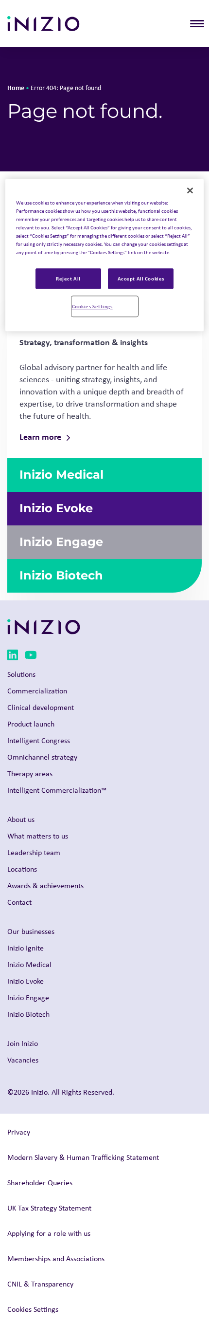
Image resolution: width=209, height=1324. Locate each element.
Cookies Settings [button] (32, 1309)
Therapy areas (29, 773)
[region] (104, 255)
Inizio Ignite (25, 948)
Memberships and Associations (55, 1258)
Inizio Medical (29, 964)
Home (15, 87)
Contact (19, 902)
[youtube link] (31, 656)
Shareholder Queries (39, 1182)
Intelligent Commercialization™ (56, 790)
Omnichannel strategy (42, 757)
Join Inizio (22, 1043)
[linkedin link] (12, 656)
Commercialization (37, 691)
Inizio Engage (28, 997)
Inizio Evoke (25, 981)
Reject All (68, 278)
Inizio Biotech (28, 1014)
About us (21, 819)
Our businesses (30, 931)
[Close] (190, 190)
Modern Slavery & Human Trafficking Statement (83, 1157)
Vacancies (22, 1060)
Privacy (18, 1132)
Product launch (30, 724)
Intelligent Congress (38, 740)
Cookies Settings (92, 306)
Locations (22, 869)
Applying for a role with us (48, 1233)
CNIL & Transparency (40, 1284)
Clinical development (40, 707)
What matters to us (37, 836)
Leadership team (33, 852)
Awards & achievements (45, 885)
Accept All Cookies (141, 278)
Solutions (21, 674)
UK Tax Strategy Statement (49, 1208)
